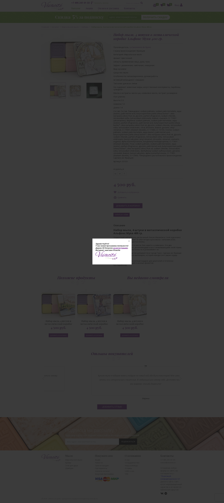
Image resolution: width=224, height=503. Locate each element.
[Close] (129, 241)
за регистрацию (120, 248)
